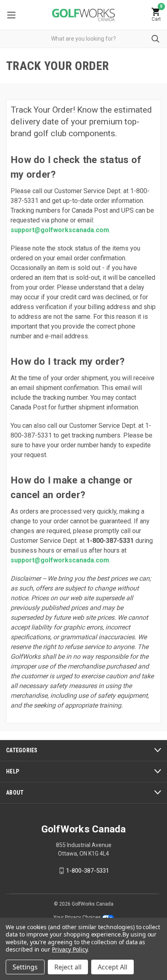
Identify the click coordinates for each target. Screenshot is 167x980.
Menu (11, 15)
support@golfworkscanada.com (60, 230)
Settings (25, 967)
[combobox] (83, 39)
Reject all (67, 967)
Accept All (112, 967)
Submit (155, 39)
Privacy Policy (69, 949)
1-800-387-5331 (87, 870)
